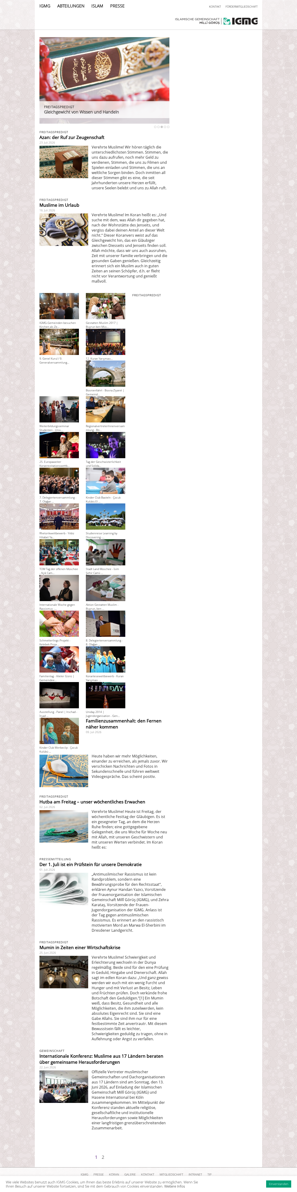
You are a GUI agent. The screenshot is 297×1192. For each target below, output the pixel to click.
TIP (209, 1174)
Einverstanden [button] (278, 1184)
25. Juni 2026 (47, 953)
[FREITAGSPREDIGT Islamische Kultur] (104, 122)
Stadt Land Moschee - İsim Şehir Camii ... (102, 571)
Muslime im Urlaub (59, 205)
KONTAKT (215, 7)
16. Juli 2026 (47, 210)
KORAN (114, 1174)
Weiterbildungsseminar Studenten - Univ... (54, 428)
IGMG (44, 6)
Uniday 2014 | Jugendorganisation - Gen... (103, 714)
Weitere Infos (174, 1186)
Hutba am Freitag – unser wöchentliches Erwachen (92, 802)
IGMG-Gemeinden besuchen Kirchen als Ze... (57, 325)
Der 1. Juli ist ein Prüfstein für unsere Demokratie (90, 864)
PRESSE (117, 6)
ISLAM (97, 6)
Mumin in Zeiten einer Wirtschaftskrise (79, 947)
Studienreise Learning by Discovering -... (101, 535)
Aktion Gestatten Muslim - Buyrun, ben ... (102, 607)
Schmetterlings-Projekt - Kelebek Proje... (54, 642)
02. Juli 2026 (47, 807)
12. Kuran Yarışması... (99, 359)
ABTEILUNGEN (70, 6)
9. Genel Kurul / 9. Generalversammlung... (54, 360)
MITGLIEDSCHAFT (171, 1174)
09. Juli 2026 (93, 732)
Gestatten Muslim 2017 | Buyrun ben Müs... (102, 325)
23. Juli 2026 (47, 143)
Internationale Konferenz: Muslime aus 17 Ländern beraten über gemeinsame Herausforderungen (101, 1059)
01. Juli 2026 (47, 870)
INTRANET (195, 1174)
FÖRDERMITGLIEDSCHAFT (242, 7)
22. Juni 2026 (47, 1067)
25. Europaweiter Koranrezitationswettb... (54, 464)
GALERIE (130, 1174)
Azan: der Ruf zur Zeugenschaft (71, 137)
